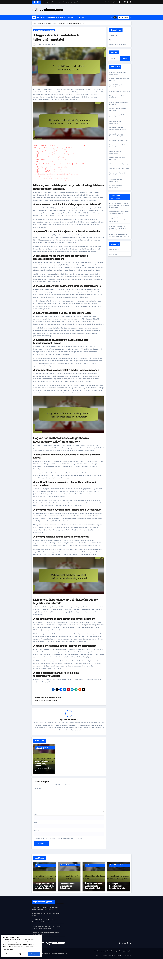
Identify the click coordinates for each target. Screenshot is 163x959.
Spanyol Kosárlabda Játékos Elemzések (118, 174)
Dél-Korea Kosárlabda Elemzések (91, 865)
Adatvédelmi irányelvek (103, 956)
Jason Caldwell (42, 44)
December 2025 (114, 250)
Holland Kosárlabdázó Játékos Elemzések (118, 103)
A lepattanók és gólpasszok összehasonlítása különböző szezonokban (55, 168)
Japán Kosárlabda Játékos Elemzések (117, 116)
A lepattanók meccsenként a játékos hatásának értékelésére (53, 152)
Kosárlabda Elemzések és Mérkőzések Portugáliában (117, 135)
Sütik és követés (117, 956)
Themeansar (63, 953)
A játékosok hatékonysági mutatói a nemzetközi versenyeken (53, 170)
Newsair (54, 953)
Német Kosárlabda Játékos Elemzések (117, 158)
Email (36, 822)
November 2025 (114, 254)
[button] (130, 17)
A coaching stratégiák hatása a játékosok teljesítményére (52, 178)
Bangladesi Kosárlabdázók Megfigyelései (117, 73)
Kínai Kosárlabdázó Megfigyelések (115, 122)
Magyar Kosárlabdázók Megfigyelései (116, 152)
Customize (9, 954)
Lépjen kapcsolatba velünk (56, 17)
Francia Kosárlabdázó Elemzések (119, 91)
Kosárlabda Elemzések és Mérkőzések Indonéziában (117, 128)
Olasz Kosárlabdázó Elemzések (119, 164)
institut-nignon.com (47, 9)
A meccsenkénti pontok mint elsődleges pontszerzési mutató (53, 150)
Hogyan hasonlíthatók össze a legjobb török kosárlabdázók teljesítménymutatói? (59, 164)
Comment (37, 789)
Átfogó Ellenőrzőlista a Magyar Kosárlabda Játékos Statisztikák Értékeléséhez (119, 205)
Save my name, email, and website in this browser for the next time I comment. (59, 838)
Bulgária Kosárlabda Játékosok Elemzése (119, 79)
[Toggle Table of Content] (82, 145)
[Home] (34, 17)
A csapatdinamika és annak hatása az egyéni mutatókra (51, 176)
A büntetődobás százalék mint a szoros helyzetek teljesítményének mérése (57, 160)
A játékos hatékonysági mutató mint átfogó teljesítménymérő (53, 156)
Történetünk (72, 17)
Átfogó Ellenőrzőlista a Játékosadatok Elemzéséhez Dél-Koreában (118, 220)
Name (36, 814)
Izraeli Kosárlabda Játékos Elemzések (117, 109)
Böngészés (41, 17)
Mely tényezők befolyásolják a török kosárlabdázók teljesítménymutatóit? (57, 174)
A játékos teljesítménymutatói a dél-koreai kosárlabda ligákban (119, 235)
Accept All (34, 954)
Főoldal (81, 17)
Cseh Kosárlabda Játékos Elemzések (117, 86)
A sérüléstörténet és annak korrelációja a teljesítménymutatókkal (54, 180)
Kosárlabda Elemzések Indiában (119, 140)
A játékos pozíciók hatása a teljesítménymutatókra (50, 172)
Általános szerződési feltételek (103, 951)
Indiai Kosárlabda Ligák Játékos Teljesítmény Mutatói (119, 212)
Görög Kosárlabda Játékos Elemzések (117, 97)
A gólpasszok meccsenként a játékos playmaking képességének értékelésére (57, 154)
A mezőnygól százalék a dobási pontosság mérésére (50, 158)
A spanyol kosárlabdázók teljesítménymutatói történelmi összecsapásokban (119, 228)
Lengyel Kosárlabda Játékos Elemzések (118, 146)
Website (36, 830)
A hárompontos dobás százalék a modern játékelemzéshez (52, 162)
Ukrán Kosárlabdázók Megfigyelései (116, 186)
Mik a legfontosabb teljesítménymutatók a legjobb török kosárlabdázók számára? (59, 148)
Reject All (21, 954)
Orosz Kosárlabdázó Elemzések (119, 168)
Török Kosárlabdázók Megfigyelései (44, 30)
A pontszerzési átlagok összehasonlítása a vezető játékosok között (54, 166)
